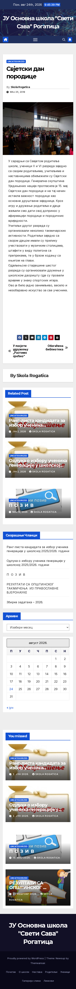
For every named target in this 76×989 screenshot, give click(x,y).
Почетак (11, 971)
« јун (10, 707)
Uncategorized (16, 61)
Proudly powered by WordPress (26, 958)
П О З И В (21, 505)
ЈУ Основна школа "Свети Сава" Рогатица (38, 933)
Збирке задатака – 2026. (25, 602)
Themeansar (37, 963)
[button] (63, 39)
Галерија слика (31, 980)
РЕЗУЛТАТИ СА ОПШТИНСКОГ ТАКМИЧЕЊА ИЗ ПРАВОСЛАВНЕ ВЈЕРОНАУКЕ (32, 588)
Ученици (65, 971)
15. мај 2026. (22, 857)
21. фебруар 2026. (25, 894)
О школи (24, 971)
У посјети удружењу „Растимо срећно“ (20, 351)
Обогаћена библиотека (54, 347)
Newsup (60, 958)
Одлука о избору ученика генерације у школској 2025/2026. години (38, 465)
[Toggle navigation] (35, 39)
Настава (37, 971)
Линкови (49, 980)
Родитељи (51, 971)
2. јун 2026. (21, 774)
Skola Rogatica (20, 87)
